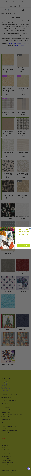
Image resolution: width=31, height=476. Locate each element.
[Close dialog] (30, 228)
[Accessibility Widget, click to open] (28, 468)
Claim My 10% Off (23, 245)
